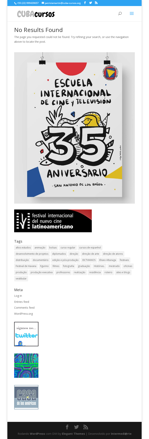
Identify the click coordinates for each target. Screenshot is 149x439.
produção (21, 272)
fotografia (68, 266)
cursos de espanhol (90, 247)
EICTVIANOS (88, 260)
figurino (44, 266)
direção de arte (90, 253)
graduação (84, 266)
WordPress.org (23, 313)
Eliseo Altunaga (107, 260)
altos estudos (23, 247)
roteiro (108, 272)
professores (63, 272)
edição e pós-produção (65, 260)
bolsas (53, 247)
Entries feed (21, 302)
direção (74, 253)
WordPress (37, 433)
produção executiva (42, 272)
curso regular (68, 247)
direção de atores (113, 253)
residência (95, 272)
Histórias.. (99, 266)
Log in (18, 296)
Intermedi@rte (121, 433)
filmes (56, 266)
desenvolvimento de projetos (32, 253)
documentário (41, 260)
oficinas (128, 266)
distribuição (22, 260)
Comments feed (24, 307)
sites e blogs (123, 272)
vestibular (21, 278)
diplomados (59, 253)
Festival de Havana (26, 266)
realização (79, 272)
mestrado (114, 266)
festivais (124, 260)
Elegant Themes (73, 433)
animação (40, 247)
